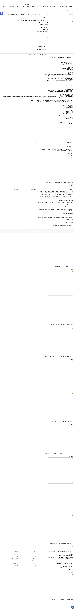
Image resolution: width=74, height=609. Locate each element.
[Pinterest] (49, 558)
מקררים (34, 558)
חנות (17, 556)
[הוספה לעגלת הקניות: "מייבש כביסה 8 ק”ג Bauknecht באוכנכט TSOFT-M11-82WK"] (71, 541)
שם (72, 171)
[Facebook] (54, 558)
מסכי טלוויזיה (33, 561)
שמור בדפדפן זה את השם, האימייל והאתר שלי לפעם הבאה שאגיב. (59, 182)
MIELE (37, 138)
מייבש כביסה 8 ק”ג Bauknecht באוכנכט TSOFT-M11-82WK (61, 543)
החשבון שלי (15, 554)
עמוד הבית (46, 11)
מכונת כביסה (33, 554)
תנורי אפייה (33, 563)
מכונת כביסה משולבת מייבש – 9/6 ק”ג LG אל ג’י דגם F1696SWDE (60, 511)
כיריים (34, 565)
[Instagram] (51, 558)
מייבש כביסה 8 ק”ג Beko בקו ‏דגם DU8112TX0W (63, 266)
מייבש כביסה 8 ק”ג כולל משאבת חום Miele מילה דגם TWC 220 (60, 324)
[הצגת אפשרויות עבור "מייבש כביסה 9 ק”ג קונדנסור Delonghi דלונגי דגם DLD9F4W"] (71, 419)
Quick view (68, 264)
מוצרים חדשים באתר (36, 231)
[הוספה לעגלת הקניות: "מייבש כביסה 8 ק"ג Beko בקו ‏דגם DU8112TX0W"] (71, 264)
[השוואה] (65, 264)
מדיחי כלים (33, 568)
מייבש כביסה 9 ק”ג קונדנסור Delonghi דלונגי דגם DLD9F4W (61, 421)
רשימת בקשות (14, 561)
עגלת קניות (15, 563)
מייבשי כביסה (40, 11)
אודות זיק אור (15, 558)
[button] (1, 13)
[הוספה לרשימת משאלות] (62, 264)
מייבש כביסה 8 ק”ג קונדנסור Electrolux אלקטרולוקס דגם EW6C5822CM (59, 356)
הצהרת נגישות (14, 568)
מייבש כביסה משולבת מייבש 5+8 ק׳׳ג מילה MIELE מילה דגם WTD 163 (59, 453)
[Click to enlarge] (65, 25)
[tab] (45, 54)
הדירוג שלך (70, 153)
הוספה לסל (40, 46)
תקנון (16, 565)
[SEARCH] (18, 2)
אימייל (71, 176)
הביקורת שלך (70, 157)
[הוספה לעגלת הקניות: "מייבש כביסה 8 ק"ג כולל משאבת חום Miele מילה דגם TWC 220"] (71, 321)
